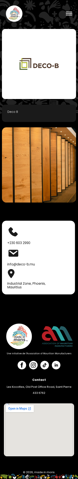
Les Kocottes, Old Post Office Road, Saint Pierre (39, 387)
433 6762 (39, 393)
